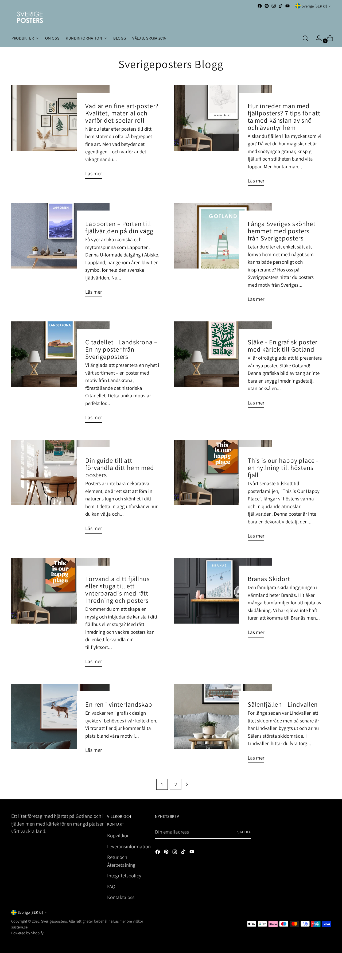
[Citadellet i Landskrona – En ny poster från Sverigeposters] (60, 374)
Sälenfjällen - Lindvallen (283, 704)
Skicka (244, 831)
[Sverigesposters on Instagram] (273, 5)
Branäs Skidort (269, 578)
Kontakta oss (120, 897)
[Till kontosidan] (316, 38)
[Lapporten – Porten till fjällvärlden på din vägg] (60, 252)
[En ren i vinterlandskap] (60, 722)
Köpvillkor (118, 835)
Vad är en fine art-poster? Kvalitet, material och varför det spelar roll (121, 113)
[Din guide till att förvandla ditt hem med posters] (60, 489)
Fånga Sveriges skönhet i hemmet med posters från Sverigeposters (283, 230)
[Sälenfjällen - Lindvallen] (223, 725)
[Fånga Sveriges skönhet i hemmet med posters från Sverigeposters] (223, 256)
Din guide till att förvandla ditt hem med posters (119, 467)
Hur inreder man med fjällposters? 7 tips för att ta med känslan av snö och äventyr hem (284, 117)
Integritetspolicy (124, 875)
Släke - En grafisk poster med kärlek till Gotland (282, 345)
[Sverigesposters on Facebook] (259, 5)
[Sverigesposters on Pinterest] (266, 5)
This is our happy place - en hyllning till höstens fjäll (283, 467)
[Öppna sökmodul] (305, 38)
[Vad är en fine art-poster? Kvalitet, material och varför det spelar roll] (60, 134)
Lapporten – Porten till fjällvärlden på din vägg (119, 227)
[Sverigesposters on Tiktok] (280, 5)
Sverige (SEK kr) (314, 6)
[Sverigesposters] (30, 17)
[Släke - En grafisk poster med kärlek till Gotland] (223, 366)
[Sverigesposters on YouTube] (287, 5)
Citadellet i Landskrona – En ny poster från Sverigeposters (121, 349)
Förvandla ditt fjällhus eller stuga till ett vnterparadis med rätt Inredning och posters (117, 589)
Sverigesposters (54, 921)
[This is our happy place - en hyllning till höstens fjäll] (223, 492)
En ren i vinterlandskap (118, 704)
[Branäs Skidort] (223, 600)
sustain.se (19, 926)
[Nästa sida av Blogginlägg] (187, 784)
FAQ (111, 886)
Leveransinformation (129, 846)
